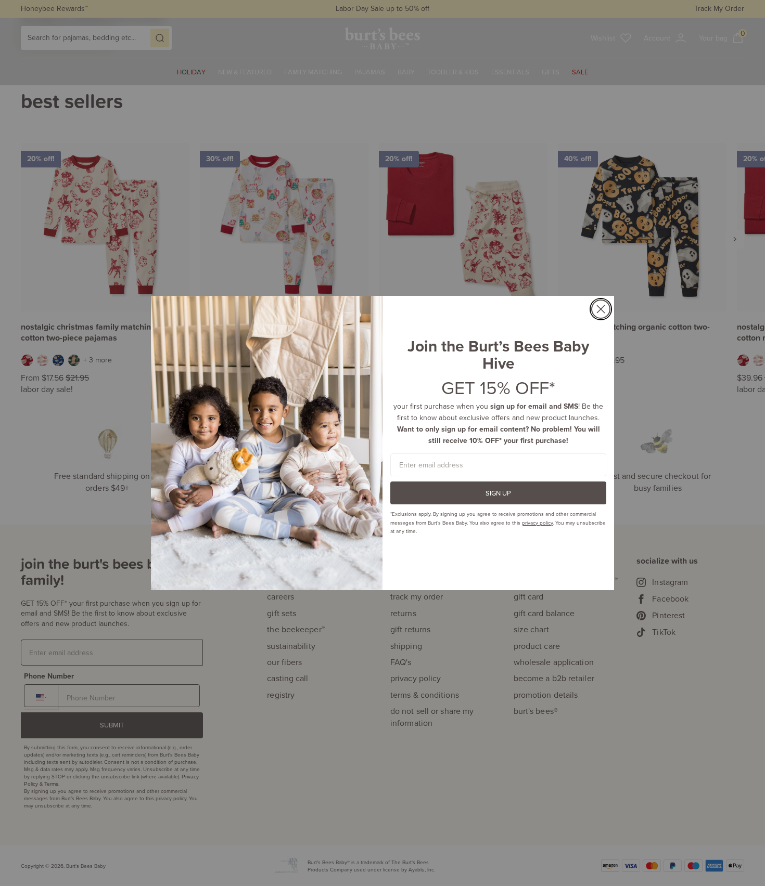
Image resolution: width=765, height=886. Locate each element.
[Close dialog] (601, 309)
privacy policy (537, 522)
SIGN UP (498, 493)
